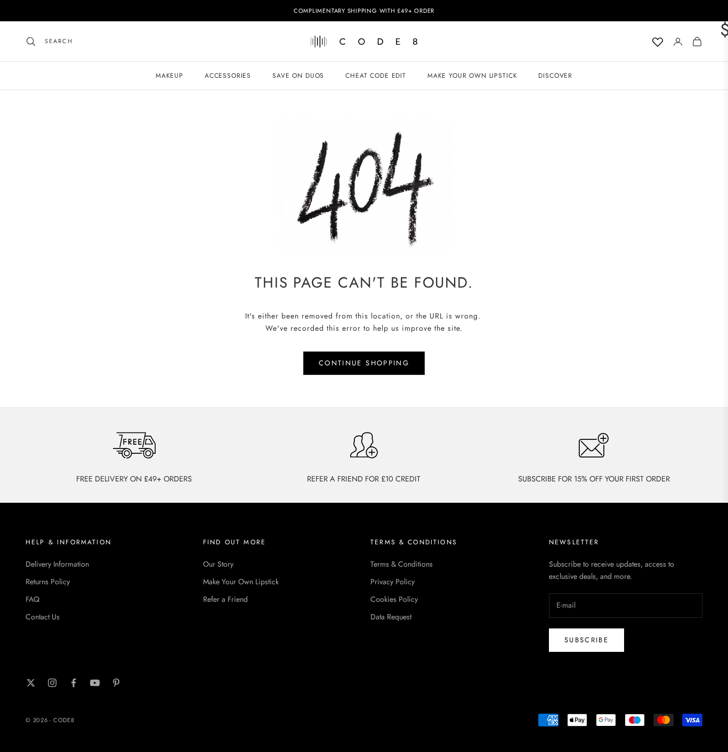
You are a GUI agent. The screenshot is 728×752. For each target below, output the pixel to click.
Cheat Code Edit (375, 75)
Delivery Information (57, 564)
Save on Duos (298, 75)
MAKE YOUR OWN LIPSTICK (472, 75)
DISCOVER (555, 75)
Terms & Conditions (401, 564)
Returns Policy (48, 581)
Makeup (169, 75)
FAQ (32, 599)
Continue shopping (364, 363)
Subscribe (586, 640)
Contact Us (43, 616)
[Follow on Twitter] (31, 682)
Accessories (228, 75)
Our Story (218, 564)
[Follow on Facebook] (73, 682)
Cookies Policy (394, 599)
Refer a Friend (225, 599)
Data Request (390, 616)
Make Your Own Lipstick (241, 581)
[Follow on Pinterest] (116, 682)
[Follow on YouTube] (95, 682)
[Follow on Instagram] (52, 682)
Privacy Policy (392, 581)
